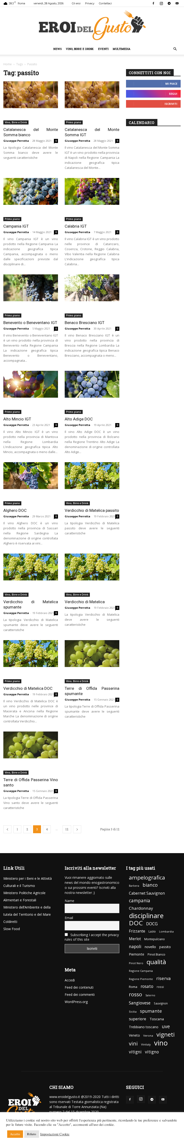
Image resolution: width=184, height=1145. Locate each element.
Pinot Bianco (156, 954)
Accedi (70, 980)
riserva (163, 978)
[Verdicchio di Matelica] (92, 567)
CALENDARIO (142, 122)
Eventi (103, 49)
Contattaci (105, 3)
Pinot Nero (136, 963)
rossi (160, 987)
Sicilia (133, 1011)
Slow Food (11, 929)
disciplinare (146, 915)
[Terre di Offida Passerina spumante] (92, 653)
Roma (133, 987)
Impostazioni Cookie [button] (54, 1134)
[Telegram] (169, 3)
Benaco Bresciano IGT (84, 322)
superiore (137, 1018)
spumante (151, 1010)
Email (69, 917)
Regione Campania (141, 971)
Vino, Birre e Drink (80, 49)
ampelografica (147, 877)
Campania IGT (16, 226)
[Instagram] (161, 3)
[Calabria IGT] (92, 191)
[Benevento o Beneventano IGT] (30, 287)
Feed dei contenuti (79, 987)
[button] (175, 49)
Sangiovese (139, 1002)
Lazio (152, 931)
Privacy (89, 3)
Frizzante (137, 931)
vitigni (135, 1051)
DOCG (152, 923)
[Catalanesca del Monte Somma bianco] (30, 94)
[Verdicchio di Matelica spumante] (30, 567)
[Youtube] (177, 3)
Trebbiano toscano (143, 1027)
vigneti (165, 1034)
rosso (135, 994)
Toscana (157, 1018)
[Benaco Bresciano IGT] (92, 287)
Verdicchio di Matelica (85, 601)
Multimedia (122, 49)
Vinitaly (146, 1044)
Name (69, 900)
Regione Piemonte (141, 979)
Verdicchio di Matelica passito (92, 510)
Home (7, 64)
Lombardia (166, 931)
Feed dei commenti (80, 994)
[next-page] (77, 829)
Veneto (134, 1035)
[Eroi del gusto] (92, 25)
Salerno (150, 995)
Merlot (135, 938)
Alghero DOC (15, 510)
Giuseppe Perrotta (16, 140)
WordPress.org (76, 1001)
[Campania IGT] (30, 191)
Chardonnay (141, 908)
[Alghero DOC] (30, 475)
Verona (148, 1035)
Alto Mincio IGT (17, 419)
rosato (147, 986)
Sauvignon (161, 1003)
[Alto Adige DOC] (92, 384)
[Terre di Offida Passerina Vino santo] (30, 745)
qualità (156, 961)
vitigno (152, 1051)
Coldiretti (10, 921)
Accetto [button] (15, 1134)
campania (139, 900)
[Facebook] (153, 3)
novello (150, 946)
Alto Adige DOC (79, 419)
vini (133, 1043)
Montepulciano (154, 939)
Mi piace (171, 83)
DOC (136, 923)
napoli (135, 946)
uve (166, 1026)
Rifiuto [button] (31, 1134)
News (57, 49)
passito (165, 946)
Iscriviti (171, 104)
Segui (173, 93)
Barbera (134, 885)
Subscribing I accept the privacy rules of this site (92, 937)
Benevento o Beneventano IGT (30, 322)
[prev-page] (7, 829)
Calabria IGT (76, 226)
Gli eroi (76, 3)
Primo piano (73, 122)
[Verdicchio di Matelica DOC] (30, 653)
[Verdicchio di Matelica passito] (92, 475)
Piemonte (136, 954)
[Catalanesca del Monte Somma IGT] (92, 94)
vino (161, 1042)
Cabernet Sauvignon (147, 893)
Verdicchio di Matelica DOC (27, 688)
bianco (150, 884)
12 (66, 829)
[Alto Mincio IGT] (30, 384)
